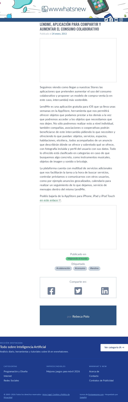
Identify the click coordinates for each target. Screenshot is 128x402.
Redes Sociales (11, 380)
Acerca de (94, 371)
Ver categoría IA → (114, 347)
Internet (8, 376)
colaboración (64, 268)
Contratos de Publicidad (101, 380)
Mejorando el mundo (77, 259)
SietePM (83, 397)
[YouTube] (116, 20)
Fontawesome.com (96, 394)
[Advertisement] (78, 60)
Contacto (93, 376)
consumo (80, 268)
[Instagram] (121, 20)
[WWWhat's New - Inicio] (64, 9)
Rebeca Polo (80, 316)
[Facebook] (111, 20)
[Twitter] (106, 20)
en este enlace (49, 200)
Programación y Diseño (16, 371)
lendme (94, 268)
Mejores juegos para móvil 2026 (63, 371)
